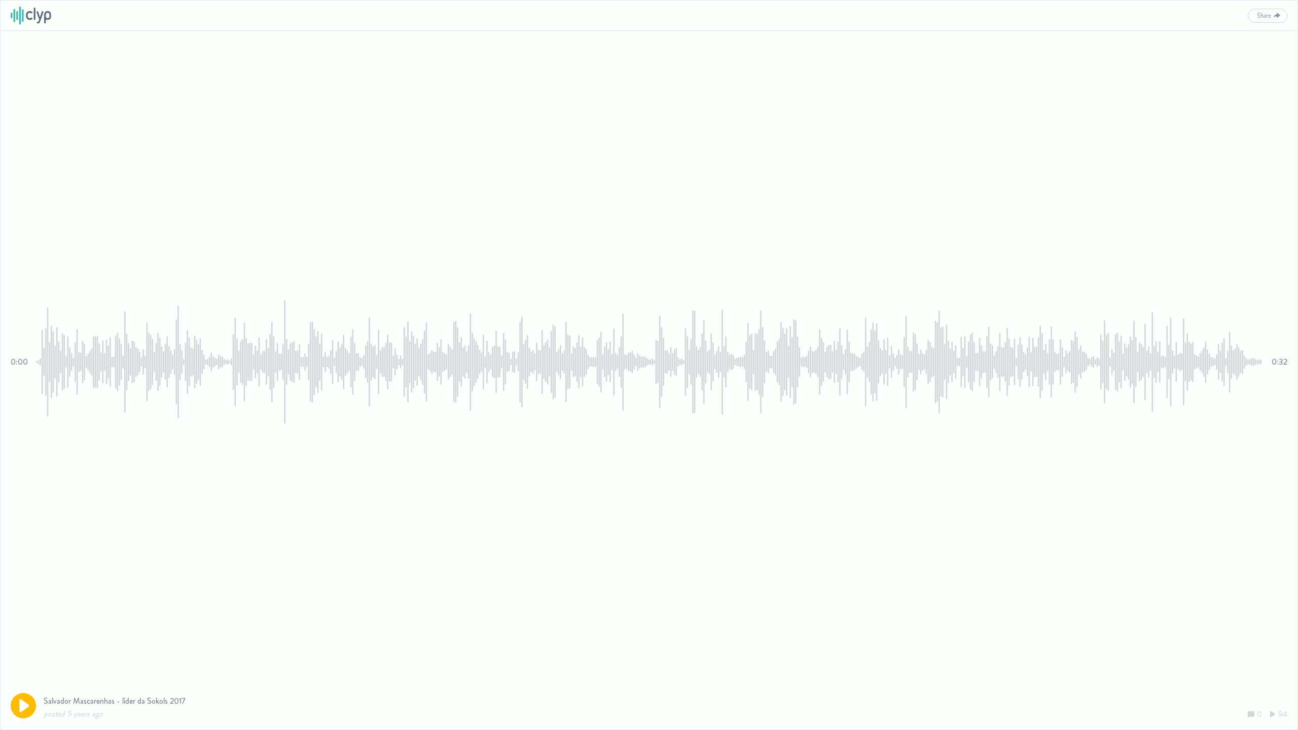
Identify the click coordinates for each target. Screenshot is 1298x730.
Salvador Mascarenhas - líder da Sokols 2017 (115, 701)
